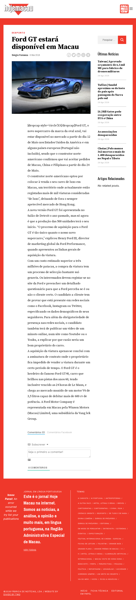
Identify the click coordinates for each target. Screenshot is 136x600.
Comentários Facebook (59, 432)
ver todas (30, 550)
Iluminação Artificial (116, 554)
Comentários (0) (36, 432)
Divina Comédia (85, 518)
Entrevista (108, 528)
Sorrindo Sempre (86, 574)
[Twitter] (74, 55)
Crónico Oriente (86, 513)
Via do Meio (83, 579)
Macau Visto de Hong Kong (108, 559)
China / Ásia (116, 508)
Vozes (94, 579)
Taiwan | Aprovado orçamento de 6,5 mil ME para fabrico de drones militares (111, 66)
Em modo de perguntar (89, 528)
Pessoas (118, 564)
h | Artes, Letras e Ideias (90, 554)
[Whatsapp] (83, 55)
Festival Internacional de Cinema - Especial (100, 539)
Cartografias (85, 508)
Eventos (82, 533)
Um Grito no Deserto (107, 574)
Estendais (121, 528)
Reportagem (95, 569)
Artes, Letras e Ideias (104, 503)
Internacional (85, 559)
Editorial (105, 523)
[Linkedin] (78, 55)
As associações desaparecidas (107, 133)
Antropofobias (113, 498)
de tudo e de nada (118, 513)
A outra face (84, 503)
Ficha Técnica (99, 591)
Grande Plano (85, 549)
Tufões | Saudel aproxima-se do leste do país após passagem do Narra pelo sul (111, 91)
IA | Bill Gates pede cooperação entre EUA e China (109, 115)
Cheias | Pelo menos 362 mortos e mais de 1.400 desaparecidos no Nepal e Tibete (111, 153)
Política (82, 569)
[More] (88, 55)
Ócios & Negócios (108, 579)
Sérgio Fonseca (20, 55)
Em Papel (85, 594)
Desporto (18, 32)
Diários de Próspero (105, 518)
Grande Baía (115, 544)
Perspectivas (105, 564)
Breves (121, 503)
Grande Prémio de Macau (106, 549)
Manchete (83, 564)
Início (83, 591)
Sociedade (121, 569)
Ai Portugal (97, 498)
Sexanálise (108, 569)
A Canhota (83, 498)
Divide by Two (11, 594)
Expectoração (96, 533)
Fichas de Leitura (86, 544)
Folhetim (102, 544)
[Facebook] (69, 55)
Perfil (93, 564)
